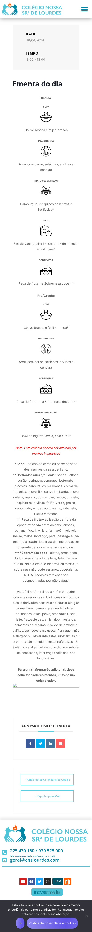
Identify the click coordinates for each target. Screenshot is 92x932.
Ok (20, 923)
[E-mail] (60, 743)
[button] (84, 9)
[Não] (86, 916)
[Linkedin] (50, 743)
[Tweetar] (40, 743)
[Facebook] (31, 881)
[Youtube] (23, 881)
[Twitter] (39, 881)
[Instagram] (47, 881)
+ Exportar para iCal (47, 796)
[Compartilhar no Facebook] (30, 743)
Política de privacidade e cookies (52, 923)
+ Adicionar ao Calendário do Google (47, 779)
